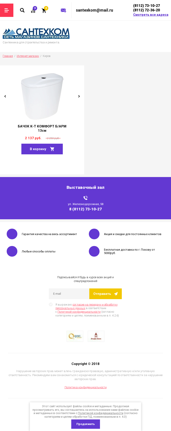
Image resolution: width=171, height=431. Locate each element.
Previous (5, 96)
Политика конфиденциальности (86, 387)
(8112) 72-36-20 (146, 10)
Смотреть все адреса (150, 14)
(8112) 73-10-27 (146, 6)
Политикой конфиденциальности (79, 311)
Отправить (102, 294)
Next (79, 96)
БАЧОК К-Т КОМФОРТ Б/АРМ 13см (42, 128)
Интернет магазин (28, 56)
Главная (8, 56)
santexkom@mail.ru (94, 10)
